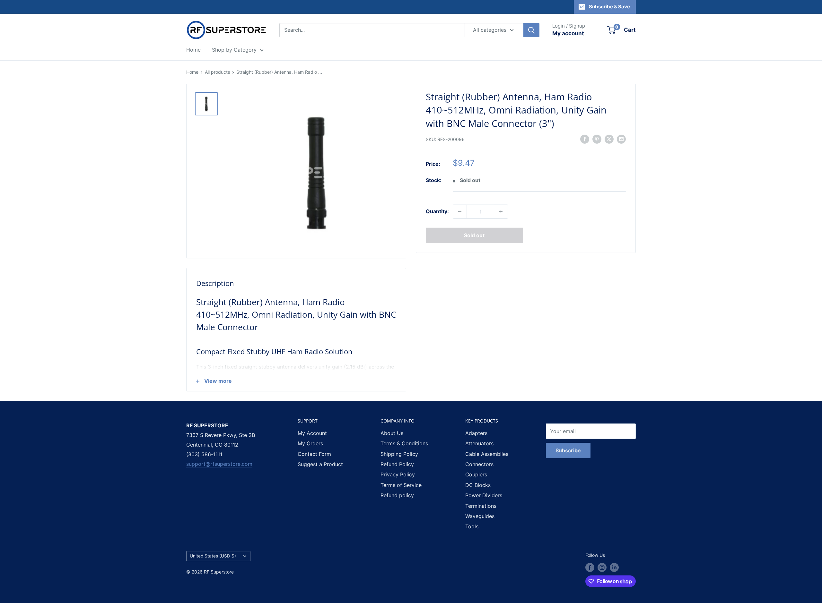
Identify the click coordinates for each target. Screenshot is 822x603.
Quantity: (437, 211)
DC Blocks (478, 485)
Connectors (479, 464)
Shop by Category (234, 49)
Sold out (474, 235)
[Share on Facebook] (584, 139)
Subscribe (568, 450)
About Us (391, 433)
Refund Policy (397, 464)
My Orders (310, 443)
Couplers (476, 474)
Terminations (480, 506)
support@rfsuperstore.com (219, 464)
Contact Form (314, 454)
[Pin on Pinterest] (596, 139)
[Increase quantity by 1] (501, 211)
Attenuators (479, 443)
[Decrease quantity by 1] (460, 211)
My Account (312, 433)
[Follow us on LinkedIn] (614, 567)
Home (193, 49)
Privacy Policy (397, 474)
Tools (471, 526)
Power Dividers (483, 495)
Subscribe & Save (609, 7)
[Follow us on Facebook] (589, 567)
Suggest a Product (320, 464)
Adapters (476, 433)
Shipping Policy (399, 454)
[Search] (531, 30)
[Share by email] (621, 139)
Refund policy (397, 495)
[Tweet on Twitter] (609, 139)
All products (217, 72)
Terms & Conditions (404, 443)
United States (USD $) (213, 555)
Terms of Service (401, 485)
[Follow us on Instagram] (602, 567)
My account (568, 33)
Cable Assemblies (486, 454)
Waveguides (479, 516)
